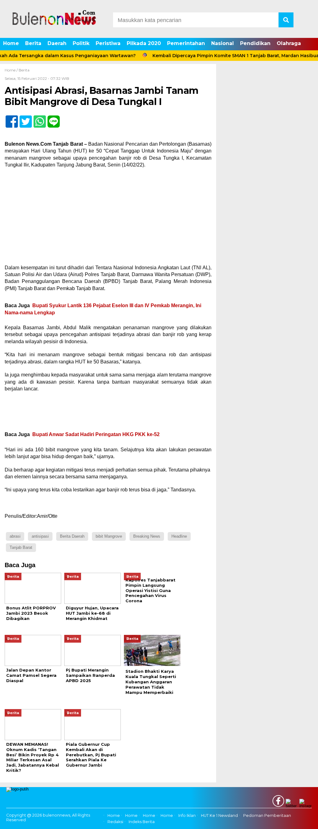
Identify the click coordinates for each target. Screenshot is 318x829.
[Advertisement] (108, 218)
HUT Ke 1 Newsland (219, 815)
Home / (12, 70)
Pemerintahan (186, 43)
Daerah (57, 43)
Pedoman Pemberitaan (267, 815)
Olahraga (289, 43)
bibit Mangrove (109, 536)
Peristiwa (108, 43)
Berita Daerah (72, 536)
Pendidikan (255, 43)
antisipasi (40, 536)
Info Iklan (187, 815)
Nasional (222, 43)
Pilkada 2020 (144, 43)
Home (11, 43)
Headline (179, 536)
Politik (81, 43)
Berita (33, 43)
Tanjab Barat (21, 547)
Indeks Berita (142, 822)
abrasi (15, 536)
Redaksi (115, 822)
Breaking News (146, 536)
